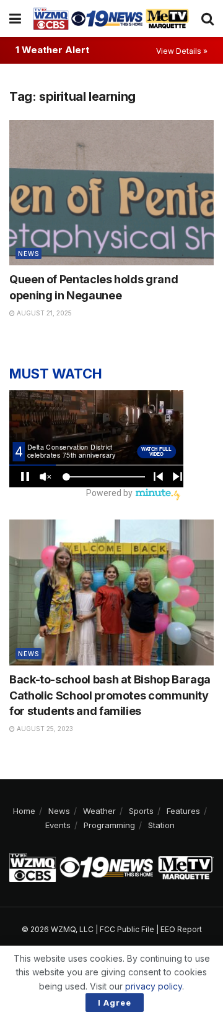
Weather (99, 811)
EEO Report (181, 929)
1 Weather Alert (52, 50)
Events (58, 825)
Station (161, 825)
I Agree (114, 1002)
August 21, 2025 (43, 313)
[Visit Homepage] (111, 18)
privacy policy (153, 986)
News (28, 253)
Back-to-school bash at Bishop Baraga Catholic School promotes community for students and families (110, 695)
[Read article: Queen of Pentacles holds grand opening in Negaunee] (111, 193)
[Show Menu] (15, 18)
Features (183, 811)
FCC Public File (127, 929)
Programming (109, 825)
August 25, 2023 (44, 728)
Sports (141, 811)
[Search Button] (207, 18)
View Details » (182, 51)
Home (24, 811)
